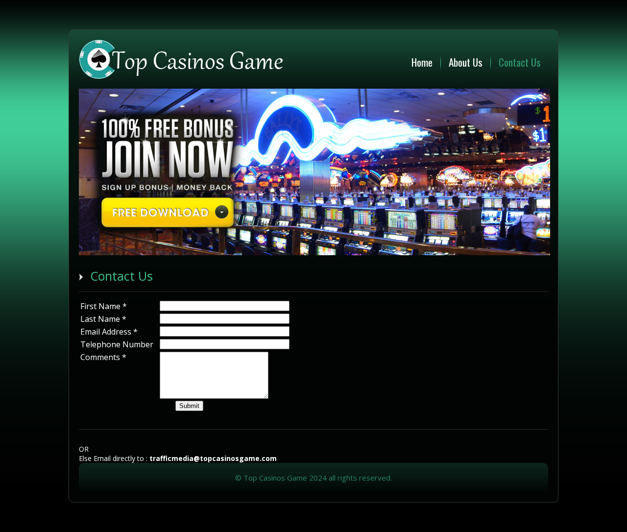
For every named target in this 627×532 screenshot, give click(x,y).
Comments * (103, 357)
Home (422, 62)
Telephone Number (116, 344)
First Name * (103, 306)
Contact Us (520, 62)
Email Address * (109, 331)
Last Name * (103, 319)
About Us (465, 62)
